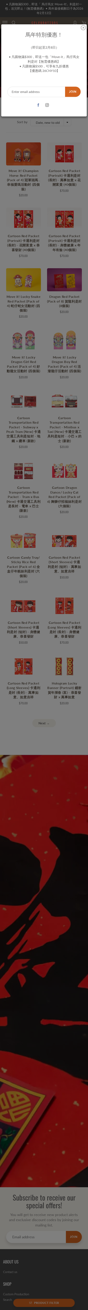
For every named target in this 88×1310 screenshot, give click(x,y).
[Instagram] (47, 105)
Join (73, 91)
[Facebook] (38, 105)
